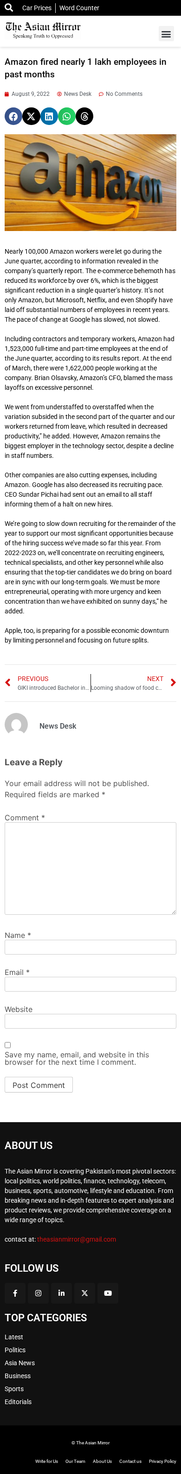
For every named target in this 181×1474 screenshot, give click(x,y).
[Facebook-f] (15, 1293)
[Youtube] (107, 1293)
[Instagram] (38, 1293)
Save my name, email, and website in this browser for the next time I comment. (77, 1058)
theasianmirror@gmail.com (76, 1239)
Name (18, 935)
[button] (166, 33)
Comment (25, 817)
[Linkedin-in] (61, 1293)
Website (18, 1009)
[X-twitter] (84, 1293)
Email (17, 972)
